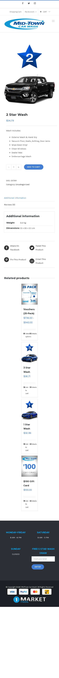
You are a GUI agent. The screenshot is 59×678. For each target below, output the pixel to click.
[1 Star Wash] (29, 409)
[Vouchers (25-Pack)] (29, 294)
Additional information (15, 198)
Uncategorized (23, 184)
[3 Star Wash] (29, 352)
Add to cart (33, 167)
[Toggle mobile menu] (53, 21)
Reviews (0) (9, 204)
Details (34, 334)
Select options (27, 335)
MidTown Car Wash (29, 587)
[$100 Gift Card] (29, 466)
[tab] (29, 198)
